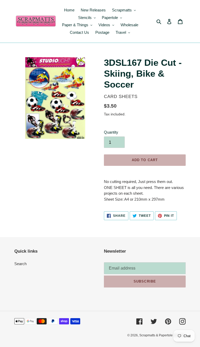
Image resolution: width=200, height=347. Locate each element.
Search (20, 263)
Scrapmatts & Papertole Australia (162, 335)
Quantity (111, 132)
